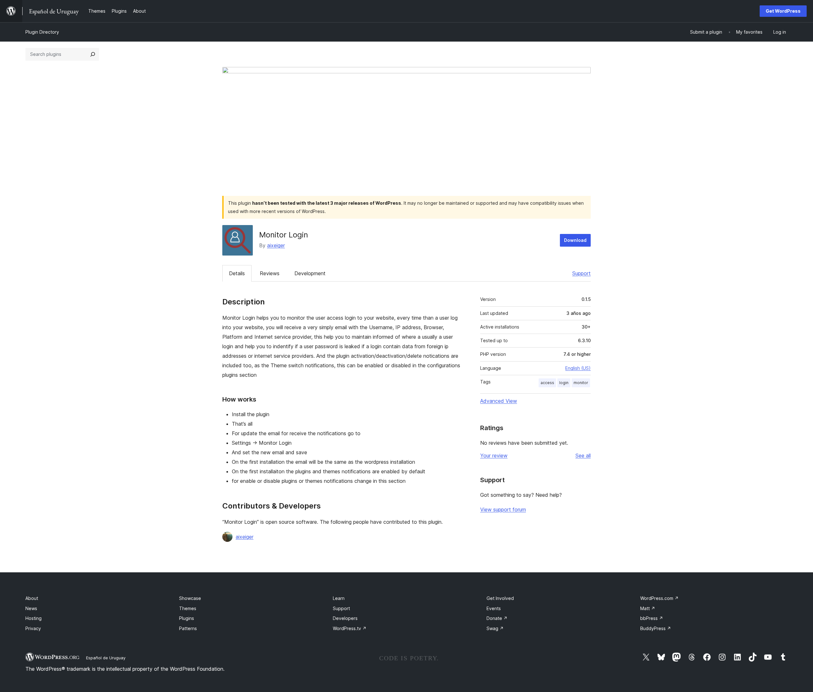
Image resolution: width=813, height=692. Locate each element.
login (563, 382)
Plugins (186, 618)
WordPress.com (659, 598)
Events (494, 608)
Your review (493, 455)
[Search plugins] (92, 54)
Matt (647, 608)
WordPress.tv (349, 628)
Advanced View (498, 401)
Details (237, 273)
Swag (495, 628)
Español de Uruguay (105, 657)
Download (575, 240)
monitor (581, 382)
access (547, 382)
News (31, 608)
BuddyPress (655, 628)
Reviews (269, 273)
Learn (339, 598)
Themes (187, 608)
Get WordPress (783, 11)
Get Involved (500, 598)
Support (581, 273)
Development (310, 273)
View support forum (503, 509)
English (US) (578, 368)
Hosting (33, 618)
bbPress (651, 618)
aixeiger (276, 245)
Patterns (188, 628)
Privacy (33, 628)
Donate (497, 618)
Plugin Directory (42, 32)
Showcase (190, 598)
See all (583, 455)
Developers (345, 618)
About (31, 598)
